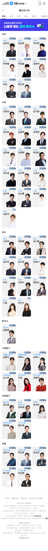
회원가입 (15, 498)
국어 (11, 16)
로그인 (7, 498)
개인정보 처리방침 (36, 498)
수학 (18, 16)
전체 (4, 16)
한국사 (34, 16)
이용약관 (23, 498)
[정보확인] (37, 516)
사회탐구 (44, 16)
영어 (26, 16)
